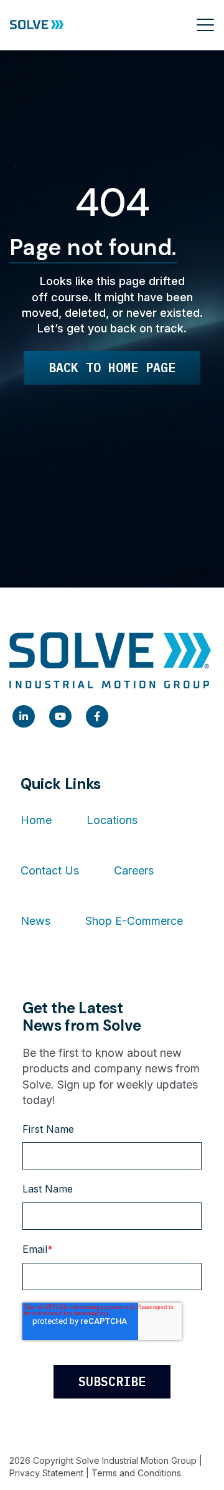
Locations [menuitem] (112, 820)
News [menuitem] (35, 920)
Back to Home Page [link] (112, 367)
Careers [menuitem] (134, 870)
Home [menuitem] (36, 820)
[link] (23, 716)
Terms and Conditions (136, 1473)
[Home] (36, 25)
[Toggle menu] (205, 25)
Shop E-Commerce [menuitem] (134, 920)
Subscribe (112, 1381)
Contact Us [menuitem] (50, 870)
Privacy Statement (46, 1473)
